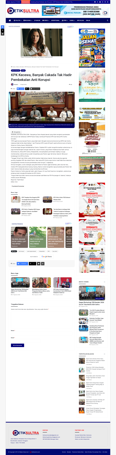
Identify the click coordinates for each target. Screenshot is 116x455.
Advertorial (55, 20)
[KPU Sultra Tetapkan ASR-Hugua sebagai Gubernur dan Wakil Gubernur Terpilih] (15, 211)
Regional (28, 20)
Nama (13, 330)
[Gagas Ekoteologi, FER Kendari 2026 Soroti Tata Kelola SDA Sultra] (20, 282)
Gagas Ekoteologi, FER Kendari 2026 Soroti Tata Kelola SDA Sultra (19, 291)
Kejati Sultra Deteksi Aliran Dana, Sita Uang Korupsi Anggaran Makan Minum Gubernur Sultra (95, 360)
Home (13, 66)
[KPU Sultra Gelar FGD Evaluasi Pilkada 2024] (47, 199)
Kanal (72, 20)
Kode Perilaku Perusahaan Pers (93, 452)
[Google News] (47, 256)
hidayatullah (42, 251)
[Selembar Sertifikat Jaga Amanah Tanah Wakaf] (83, 321)
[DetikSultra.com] (23, 11)
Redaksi (16, 84)
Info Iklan (80, 20)
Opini (64, 20)
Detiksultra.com (36, 452)
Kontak (64, 452)
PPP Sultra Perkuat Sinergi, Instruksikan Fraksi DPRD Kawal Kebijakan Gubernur (62, 291)
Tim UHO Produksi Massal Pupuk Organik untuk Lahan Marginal (97, 312)
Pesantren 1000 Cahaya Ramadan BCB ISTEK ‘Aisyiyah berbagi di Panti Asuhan (95, 369)
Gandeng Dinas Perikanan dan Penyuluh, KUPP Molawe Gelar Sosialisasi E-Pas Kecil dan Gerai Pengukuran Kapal (60, 2)
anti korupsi (21, 251)
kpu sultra (55, 251)
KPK (49, 251)
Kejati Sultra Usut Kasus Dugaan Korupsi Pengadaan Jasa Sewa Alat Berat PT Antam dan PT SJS (95, 393)
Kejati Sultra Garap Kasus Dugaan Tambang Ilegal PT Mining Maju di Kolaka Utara (95, 384)
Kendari (15, 440)
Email (13, 337)
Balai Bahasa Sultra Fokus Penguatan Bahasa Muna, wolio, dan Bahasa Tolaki (41, 291)
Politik (17, 20)
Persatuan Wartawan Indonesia (83, 437)
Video (46, 20)
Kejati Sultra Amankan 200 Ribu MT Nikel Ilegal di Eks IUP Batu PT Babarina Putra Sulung (95, 401)
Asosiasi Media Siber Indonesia (83, 435)
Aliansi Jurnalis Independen (82, 439)
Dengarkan (17, 132)
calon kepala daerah (31, 251)
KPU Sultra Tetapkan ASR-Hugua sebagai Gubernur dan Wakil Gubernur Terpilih (31, 211)
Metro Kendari (20, 66)
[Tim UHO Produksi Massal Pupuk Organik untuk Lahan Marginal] (83, 312)
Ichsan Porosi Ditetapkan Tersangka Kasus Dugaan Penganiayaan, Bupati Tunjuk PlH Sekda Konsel (95, 410)
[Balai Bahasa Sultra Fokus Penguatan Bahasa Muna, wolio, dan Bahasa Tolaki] (41, 282)
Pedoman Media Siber (78, 452)
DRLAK (88, 20)
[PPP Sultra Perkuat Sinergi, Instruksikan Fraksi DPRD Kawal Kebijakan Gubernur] (62, 282)
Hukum (37, 20)
